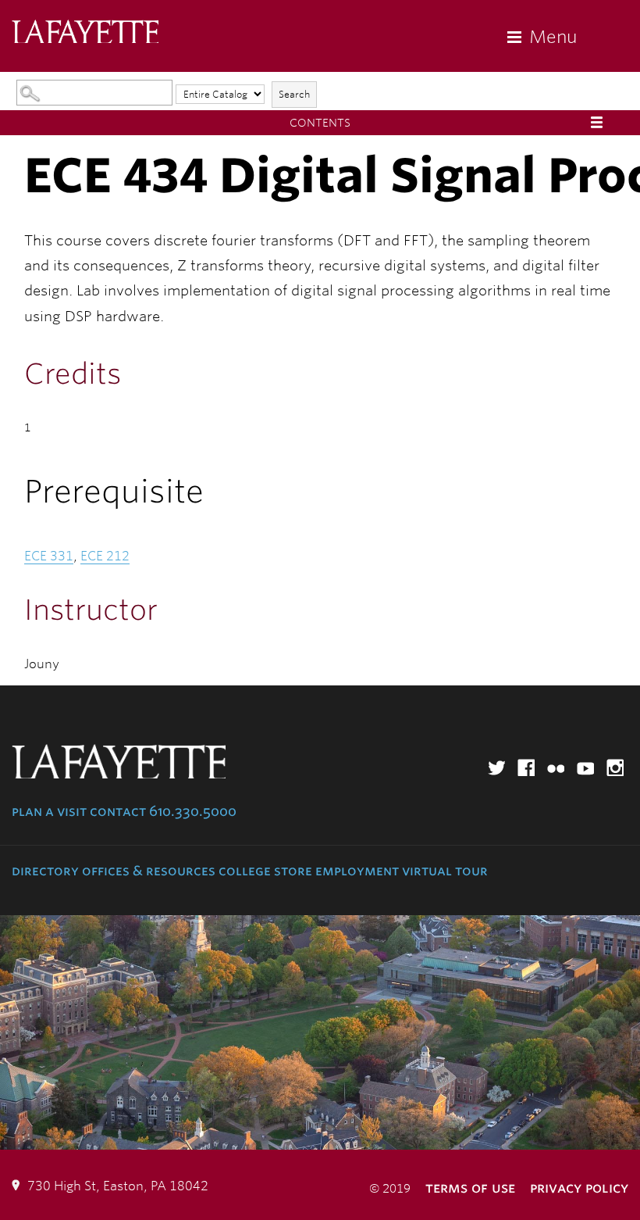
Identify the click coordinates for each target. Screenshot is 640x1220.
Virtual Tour (445, 870)
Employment (357, 870)
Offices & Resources (148, 870)
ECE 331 (48, 556)
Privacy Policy (579, 1187)
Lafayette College (85, 33)
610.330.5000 (192, 811)
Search (294, 94)
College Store (265, 870)
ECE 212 (105, 556)
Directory (45, 870)
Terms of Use (470, 1187)
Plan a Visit (49, 811)
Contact (118, 811)
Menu (553, 37)
